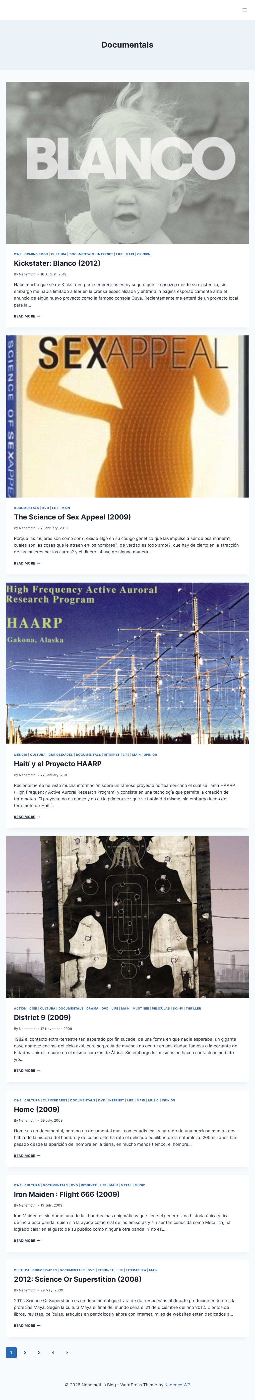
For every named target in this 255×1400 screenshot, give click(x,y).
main (130, 254)
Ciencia (20, 755)
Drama (92, 1008)
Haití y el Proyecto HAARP (58, 764)
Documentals (82, 254)
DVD (45, 508)
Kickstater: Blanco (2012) (57, 263)
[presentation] (127, 163)
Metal (126, 1185)
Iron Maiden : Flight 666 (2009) (67, 1194)
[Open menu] (244, 10)
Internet (105, 254)
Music (153, 1100)
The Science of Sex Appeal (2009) (72, 517)
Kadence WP (177, 1384)
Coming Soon (36, 254)
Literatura (136, 1270)
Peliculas (161, 1008)
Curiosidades (61, 755)
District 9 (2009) (42, 1017)
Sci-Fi (178, 1008)
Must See (141, 1008)
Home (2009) (37, 1109)
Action (20, 1008)
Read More (27, 316)
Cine (17, 254)
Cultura (58, 254)
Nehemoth (27, 274)
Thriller (193, 1008)
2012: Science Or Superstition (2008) (78, 1279)
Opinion (144, 254)
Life (119, 254)
